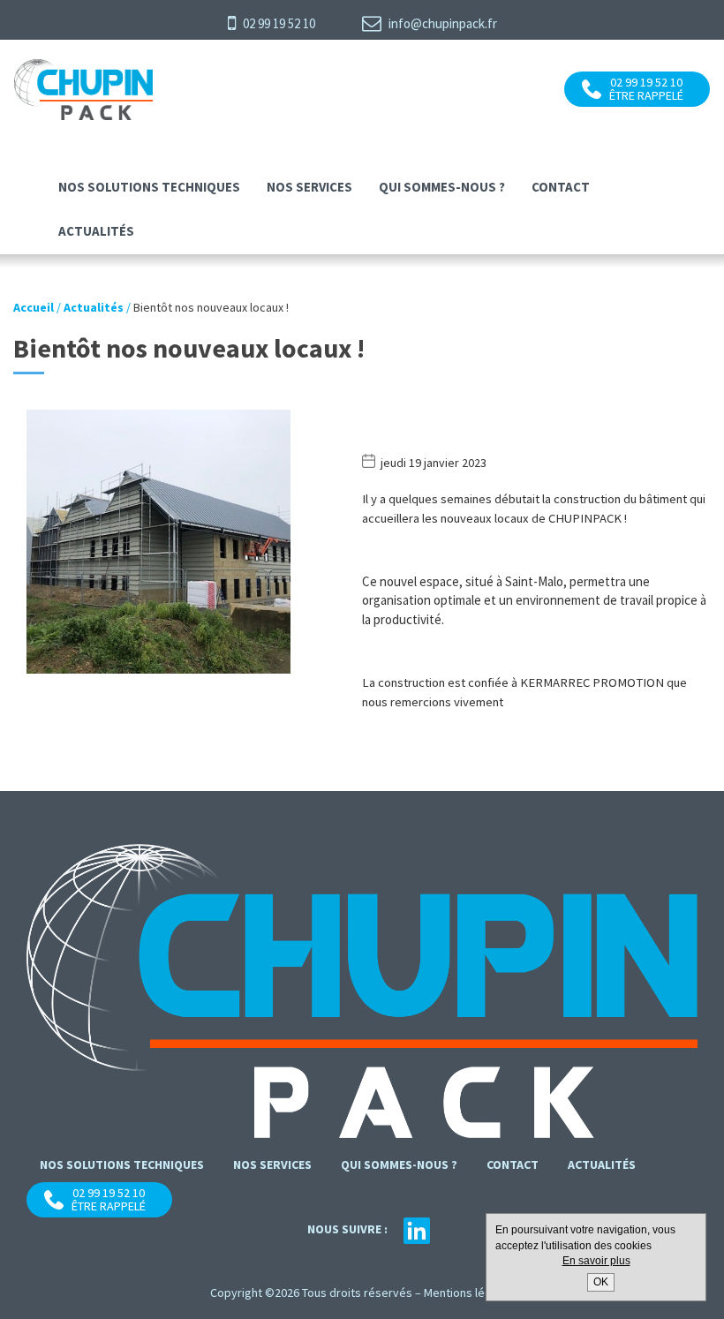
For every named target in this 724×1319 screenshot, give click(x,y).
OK (600, 1282)
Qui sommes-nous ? (442, 186)
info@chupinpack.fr (441, 23)
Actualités (96, 230)
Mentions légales (469, 1292)
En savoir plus (596, 1261)
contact (561, 186)
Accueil (33, 307)
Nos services (309, 186)
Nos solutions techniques (149, 186)
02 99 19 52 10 (277, 23)
